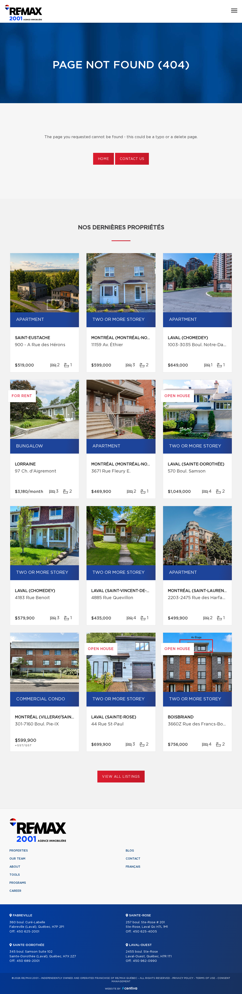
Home (103, 159)
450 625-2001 (28, 931)
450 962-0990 (145, 961)
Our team (17, 858)
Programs (17, 882)
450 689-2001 (28, 961)
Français (133, 866)
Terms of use (205, 978)
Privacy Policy (182, 978)
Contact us (132, 159)
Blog (130, 850)
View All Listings (121, 776)
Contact (133, 858)
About (14, 866)
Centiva (129, 988)
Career (15, 890)
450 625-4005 (145, 931)
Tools (14, 874)
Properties (18, 850)
